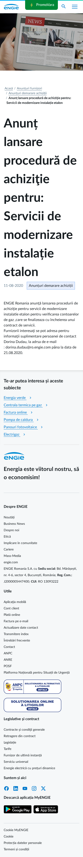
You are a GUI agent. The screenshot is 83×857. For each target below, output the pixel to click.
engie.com (11, 562)
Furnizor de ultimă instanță (23, 755)
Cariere (9, 549)
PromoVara (41, 5)
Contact (9, 647)
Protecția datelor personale (23, 843)
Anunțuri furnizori (29, 88)
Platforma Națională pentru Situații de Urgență (37, 672)
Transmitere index (16, 634)
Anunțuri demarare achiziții (28, 93)
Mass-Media (12, 556)
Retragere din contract (20, 736)
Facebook (6, 788)
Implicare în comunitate (20, 543)
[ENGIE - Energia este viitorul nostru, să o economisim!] (11, 6)
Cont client (11, 608)
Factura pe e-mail (16, 621)
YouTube (25, 788)
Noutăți (9, 517)
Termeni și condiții (16, 849)
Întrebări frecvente (17, 640)
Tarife (7, 749)
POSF (8, 666)
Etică (7, 536)
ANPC (8, 653)
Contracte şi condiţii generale (24, 729)
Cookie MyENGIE (16, 830)
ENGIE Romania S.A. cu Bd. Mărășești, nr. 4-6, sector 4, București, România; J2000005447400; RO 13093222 (40, 575)
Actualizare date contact (21, 627)
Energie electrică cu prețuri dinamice (29, 768)
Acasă (9, 88)
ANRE (8, 659)
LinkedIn (15, 788)
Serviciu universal (16, 761)
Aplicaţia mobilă (15, 602)
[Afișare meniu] (74, 6)
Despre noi (11, 530)
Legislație (10, 742)
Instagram (34, 788)
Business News (14, 523)
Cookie (8, 836)
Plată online (12, 614)
